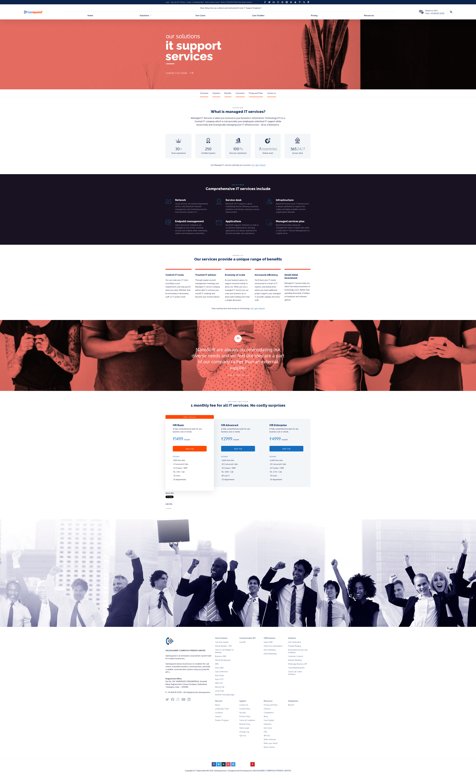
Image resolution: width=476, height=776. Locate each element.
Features (249, 2)
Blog (266, 716)
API (178, 2)
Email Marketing (270, 654)
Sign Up (173, 2)
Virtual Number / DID (223, 646)
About (217, 705)
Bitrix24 (291, 705)
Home (90, 15)
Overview (204, 93)
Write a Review (270, 739)
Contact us (271, 93)
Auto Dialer (219, 675)
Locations (219, 713)
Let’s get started (258, 165)
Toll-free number (222, 642)
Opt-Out (242, 736)
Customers (240, 93)
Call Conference (221, 672)
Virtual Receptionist (223, 660)
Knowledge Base (198, 2)
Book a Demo (209, 2)
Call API (242, 642)
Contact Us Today (176, 73)
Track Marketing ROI (296, 668)
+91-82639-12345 (437, 13)
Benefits (227, 93)
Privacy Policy (244, 716)
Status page (244, 728)
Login (167, 2)
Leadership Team (222, 709)
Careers (188, 2)
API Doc (267, 736)
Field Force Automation (273, 646)
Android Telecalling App (224, 695)
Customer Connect (295, 656)
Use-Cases (200, 15)
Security (242, 713)
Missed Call (219, 687)
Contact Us (243, 705)
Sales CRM (268, 642)
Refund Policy (244, 724)
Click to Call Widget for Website (224, 651)
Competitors (269, 713)
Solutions (216, 93)
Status (223, 2)
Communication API (247, 638)
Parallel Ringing (294, 646)
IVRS (217, 664)
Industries (267, 724)
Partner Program (222, 720)
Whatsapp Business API (297, 664)
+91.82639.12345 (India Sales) (236, 2)
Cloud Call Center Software (295, 673)
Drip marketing (270, 650)
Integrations (293, 701)
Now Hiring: (205, 8)
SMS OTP (219, 683)
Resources (369, 15)
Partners (182, 2)
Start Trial (190, 449)
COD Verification (294, 642)
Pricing (314, 15)
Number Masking (295, 660)
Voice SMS (219, 668)
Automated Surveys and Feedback (297, 651)
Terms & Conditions (247, 720)
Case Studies (258, 15)
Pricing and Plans (256, 93)
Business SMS (220, 656)
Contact (217, 2)
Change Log (244, 732)
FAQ (265, 732)
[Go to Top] (471, 770)
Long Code (219, 691)
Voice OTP (219, 679)
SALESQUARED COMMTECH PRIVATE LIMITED (271, 770)
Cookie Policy (244, 709)
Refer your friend (270, 743)
